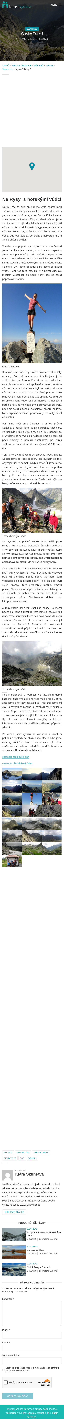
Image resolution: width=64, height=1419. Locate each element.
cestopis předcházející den (17, 763)
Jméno (6, 1329)
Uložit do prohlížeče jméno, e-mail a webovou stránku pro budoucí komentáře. (32, 1369)
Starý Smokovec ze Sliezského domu (44, 1234)
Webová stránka (10, 1355)
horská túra (23, 1152)
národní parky (41, 1152)
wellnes (32, 1158)
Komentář (8, 1299)
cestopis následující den (15, 756)
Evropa (49, 65)
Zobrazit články (14, 1212)
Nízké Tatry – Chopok (39, 1267)
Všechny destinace (21, 65)
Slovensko (32, 29)
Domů (5, 65)
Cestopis (8, 1152)
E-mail (6, 1342)
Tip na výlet (10, 1158)
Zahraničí (38, 65)
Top (22, 1158)
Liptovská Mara (35, 1250)
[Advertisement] (32, 111)
